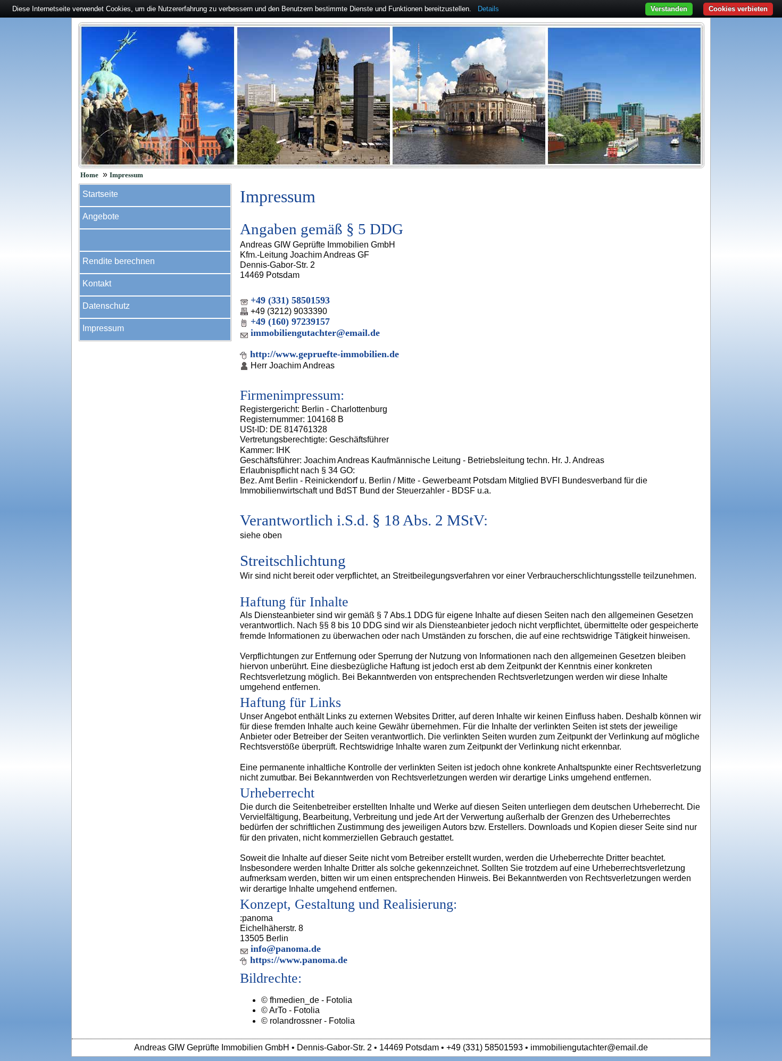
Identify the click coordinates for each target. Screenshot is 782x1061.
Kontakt (96, 283)
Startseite (100, 194)
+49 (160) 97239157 (290, 321)
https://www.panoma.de (298, 960)
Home (89, 175)
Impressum (126, 175)
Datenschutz (106, 305)
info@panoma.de (286, 948)
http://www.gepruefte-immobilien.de (324, 354)
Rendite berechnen (118, 261)
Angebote (100, 216)
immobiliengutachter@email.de (315, 332)
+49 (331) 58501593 (290, 300)
